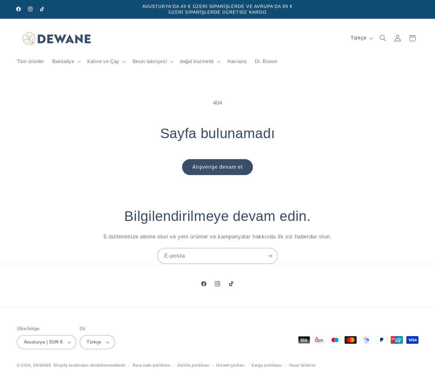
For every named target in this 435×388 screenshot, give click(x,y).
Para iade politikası (152, 365)
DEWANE (42, 365)
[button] (65, 62)
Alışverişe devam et (217, 167)
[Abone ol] (270, 256)
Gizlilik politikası (193, 365)
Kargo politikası (267, 365)
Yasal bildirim (302, 365)
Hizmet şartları (230, 365)
